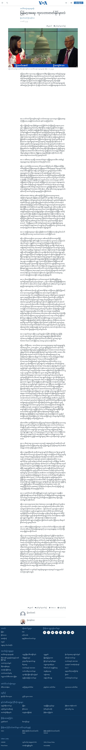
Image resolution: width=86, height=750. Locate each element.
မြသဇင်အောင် (23, 18)
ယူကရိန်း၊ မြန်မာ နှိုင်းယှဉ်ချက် (30, 674)
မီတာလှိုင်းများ (25, 721)
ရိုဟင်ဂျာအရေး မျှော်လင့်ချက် (72, 654)
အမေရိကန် (4, 638)
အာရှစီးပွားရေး (47, 671)
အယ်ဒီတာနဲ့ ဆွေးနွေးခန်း (27, 8)
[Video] (71, 3)
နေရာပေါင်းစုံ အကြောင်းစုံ (71, 671)
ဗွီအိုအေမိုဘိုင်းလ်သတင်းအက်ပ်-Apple (30, 732)
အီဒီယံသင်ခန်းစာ (5, 687)
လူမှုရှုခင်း (46, 654)
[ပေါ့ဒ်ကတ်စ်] (68, 632)
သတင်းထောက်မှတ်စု (6, 673)
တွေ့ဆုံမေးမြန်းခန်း (27, 712)
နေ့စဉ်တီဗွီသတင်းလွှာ (6, 705)
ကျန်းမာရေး (47, 674)
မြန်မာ (2, 631)
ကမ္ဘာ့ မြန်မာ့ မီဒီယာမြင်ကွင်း (29, 654)
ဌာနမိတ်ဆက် (4, 721)
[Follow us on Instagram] (56, 632)
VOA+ (2, 731)
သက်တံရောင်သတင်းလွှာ (71, 677)
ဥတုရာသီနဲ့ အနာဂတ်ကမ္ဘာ (28, 661)
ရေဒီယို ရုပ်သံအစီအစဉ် (7, 709)
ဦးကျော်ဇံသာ (31, 18)
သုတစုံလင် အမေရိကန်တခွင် (72, 664)
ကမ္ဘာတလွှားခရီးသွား (49, 664)
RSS (23, 631)
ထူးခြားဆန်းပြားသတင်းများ (29, 677)
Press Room (4, 745)
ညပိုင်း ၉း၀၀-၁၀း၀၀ (27, 696)
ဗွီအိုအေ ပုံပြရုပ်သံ (48, 712)
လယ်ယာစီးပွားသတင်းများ (29, 671)
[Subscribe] (72, 632)
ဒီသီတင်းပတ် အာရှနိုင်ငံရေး (51, 667)
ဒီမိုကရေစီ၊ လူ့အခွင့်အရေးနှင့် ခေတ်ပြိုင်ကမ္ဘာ (10, 659)
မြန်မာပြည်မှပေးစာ (48, 657)
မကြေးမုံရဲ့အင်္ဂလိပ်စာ (27, 687)
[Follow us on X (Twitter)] (48, 632)
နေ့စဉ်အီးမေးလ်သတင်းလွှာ (29, 638)
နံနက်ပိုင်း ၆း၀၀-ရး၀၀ (6, 696)
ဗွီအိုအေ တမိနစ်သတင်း (71, 705)
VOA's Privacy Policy (49, 742)
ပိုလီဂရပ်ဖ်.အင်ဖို (48, 709)
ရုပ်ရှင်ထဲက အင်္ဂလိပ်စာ (49, 687)
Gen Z (66, 667)
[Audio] (66, 3)
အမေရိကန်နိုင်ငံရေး (6, 670)
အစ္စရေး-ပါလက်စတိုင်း (7, 645)
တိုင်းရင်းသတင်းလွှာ (70, 657)
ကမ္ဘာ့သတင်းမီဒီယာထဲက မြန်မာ (9, 676)
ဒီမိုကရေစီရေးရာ (5, 666)
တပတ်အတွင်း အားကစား (28, 667)
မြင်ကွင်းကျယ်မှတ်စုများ (50, 661)
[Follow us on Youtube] (52, 632)
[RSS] (64, 632)
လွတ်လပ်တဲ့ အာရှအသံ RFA (29, 742)
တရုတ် (3, 642)
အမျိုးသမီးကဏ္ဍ (48, 677)
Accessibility (47, 745)
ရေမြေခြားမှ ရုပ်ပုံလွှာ (49, 705)
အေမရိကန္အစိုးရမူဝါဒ (27, 745)
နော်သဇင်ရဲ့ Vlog (69, 709)
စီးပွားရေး (24, 664)
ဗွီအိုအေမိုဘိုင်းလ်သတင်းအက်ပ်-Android (52, 732)
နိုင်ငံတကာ (3, 635)
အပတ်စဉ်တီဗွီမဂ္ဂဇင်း (6, 712)
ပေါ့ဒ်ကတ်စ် (25, 635)
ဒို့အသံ (66, 674)
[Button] (49, 26)
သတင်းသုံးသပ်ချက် (6, 663)
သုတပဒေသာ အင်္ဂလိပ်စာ (71, 687)
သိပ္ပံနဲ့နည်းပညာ (26, 657)
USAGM (3, 742)
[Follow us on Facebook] (44, 632)
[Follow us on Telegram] (60, 632)
